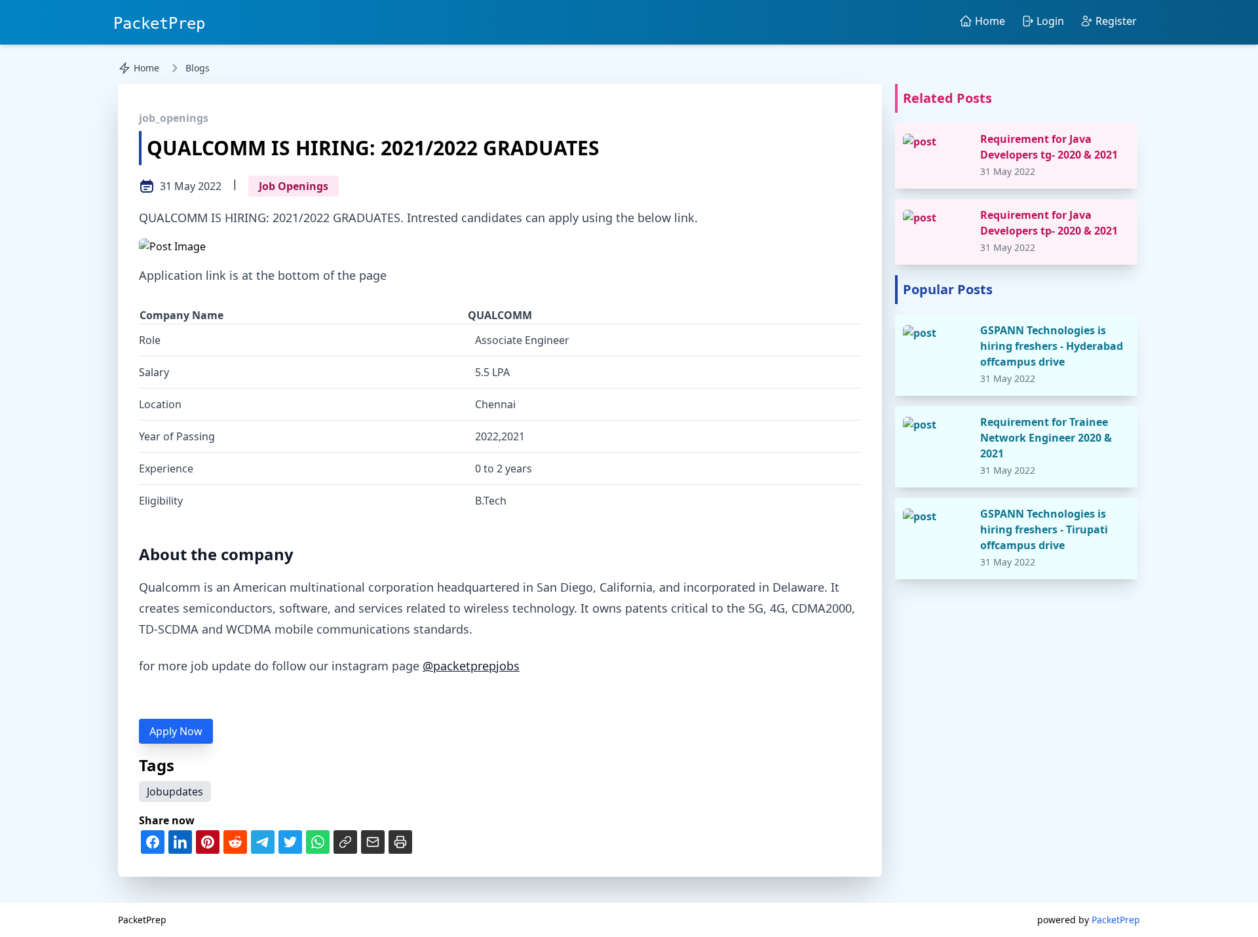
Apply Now (175, 731)
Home (146, 68)
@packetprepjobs (471, 666)
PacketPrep (159, 23)
